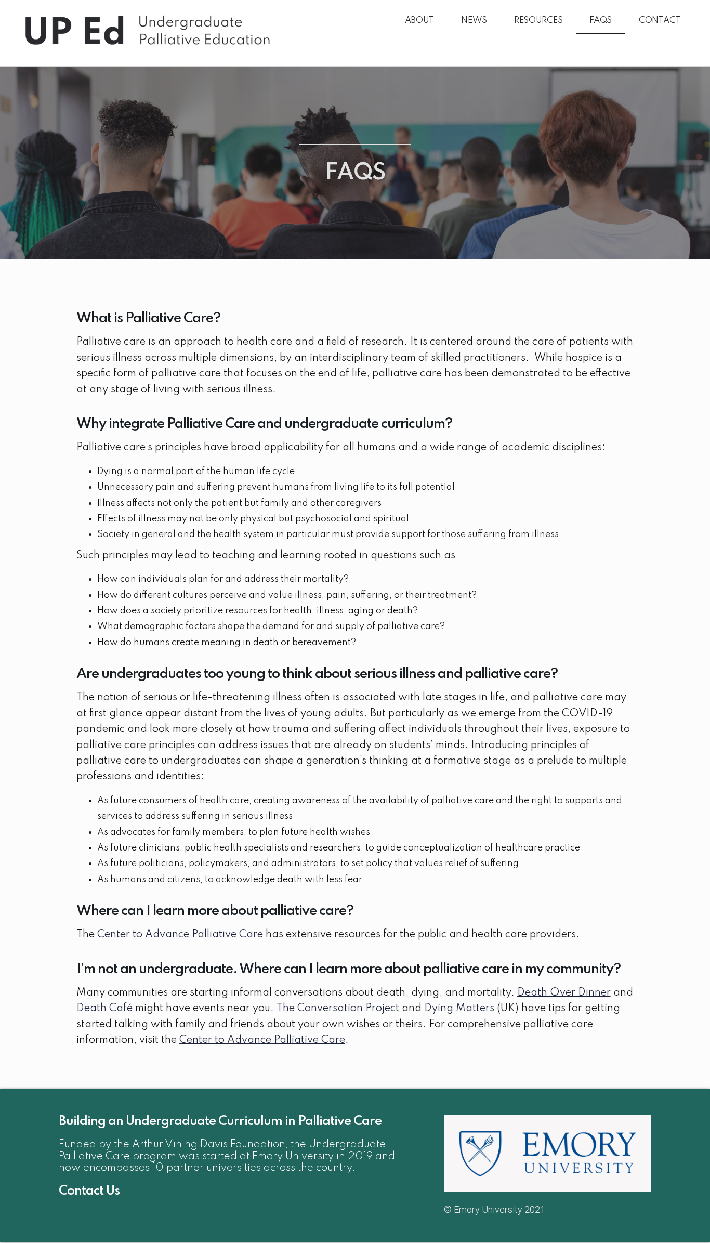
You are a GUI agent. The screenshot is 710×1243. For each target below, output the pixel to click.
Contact (660, 20)
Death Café (104, 1008)
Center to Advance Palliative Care (180, 935)
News (474, 20)
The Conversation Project (338, 1008)
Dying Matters (459, 1008)
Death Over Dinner (564, 993)
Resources (538, 20)
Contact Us (89, 1191)
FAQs (600, 20)
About (420, 20)
